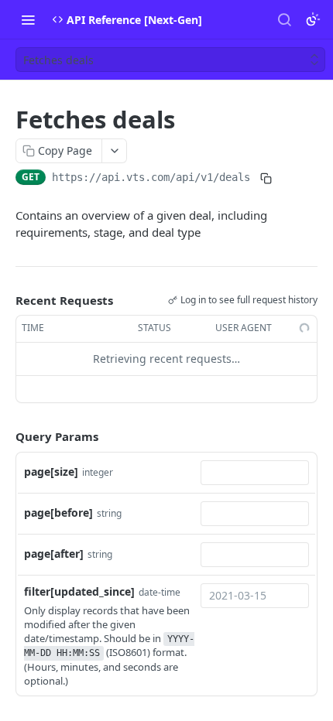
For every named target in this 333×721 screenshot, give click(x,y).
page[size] (51, 471)
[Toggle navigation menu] (27, 19)
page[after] (54, 553)
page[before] (58, 512)
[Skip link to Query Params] (4, 436)
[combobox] (255, 472)
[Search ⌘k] (284, 19)
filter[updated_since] (79, 591)
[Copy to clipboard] (265, 178)
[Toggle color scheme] (312, 19)
